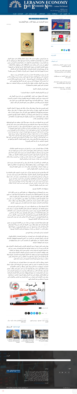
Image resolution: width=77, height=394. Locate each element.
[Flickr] (65, 372)
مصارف (49, 13)
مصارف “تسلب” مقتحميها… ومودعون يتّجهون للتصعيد (39, 321)
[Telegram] (31, 313)
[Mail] (62, 372)
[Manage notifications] (3, 391)
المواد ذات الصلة (16, 326)
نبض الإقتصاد (54, 13)
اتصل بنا (14, 13)
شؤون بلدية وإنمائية (33, 13)
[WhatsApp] (40, 313)
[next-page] (45, 344)
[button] (69, 14)
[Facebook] (37, 313)
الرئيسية (65, 13)
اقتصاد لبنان (20, 13)
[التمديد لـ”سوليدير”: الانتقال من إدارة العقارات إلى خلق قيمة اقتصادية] (12, 334)
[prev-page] (47, 344)
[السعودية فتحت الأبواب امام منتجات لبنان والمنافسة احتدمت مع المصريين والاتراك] (27, 334)
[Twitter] (34, 313)
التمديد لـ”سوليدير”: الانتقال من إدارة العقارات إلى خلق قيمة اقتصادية (13, 341)
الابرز (26, 13)
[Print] (26, 313)
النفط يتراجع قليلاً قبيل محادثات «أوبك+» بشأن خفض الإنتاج (17, 321)
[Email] (28, 313)
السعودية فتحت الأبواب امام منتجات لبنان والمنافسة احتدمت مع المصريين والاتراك (27, 341)
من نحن (68, 387)
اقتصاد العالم (42, 13)
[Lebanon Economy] (38, 6)
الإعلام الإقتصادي (35, 18)
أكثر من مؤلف (9, 326)
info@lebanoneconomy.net (39, 383)
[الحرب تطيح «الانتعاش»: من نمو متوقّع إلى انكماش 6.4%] (41, 334)
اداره (61, 13)
